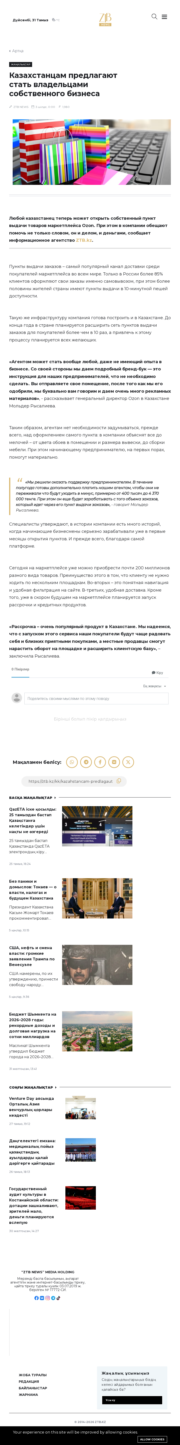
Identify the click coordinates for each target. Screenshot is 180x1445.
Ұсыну (110, 1400)
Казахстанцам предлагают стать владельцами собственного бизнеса (63, 84)
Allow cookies (152, 1439)
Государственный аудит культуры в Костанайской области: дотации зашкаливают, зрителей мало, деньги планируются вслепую (33, 1206)
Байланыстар (33, 1388)
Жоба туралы (33, 1375)
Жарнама (28, 1395)
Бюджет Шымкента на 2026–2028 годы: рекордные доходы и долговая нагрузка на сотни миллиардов (32, 1025)
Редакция (29, 1381)
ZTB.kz (84, 240)
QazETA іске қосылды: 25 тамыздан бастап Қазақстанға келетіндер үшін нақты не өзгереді (32, 820)
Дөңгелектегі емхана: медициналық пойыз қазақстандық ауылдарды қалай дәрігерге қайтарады (32, 1152)
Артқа (17, 51)
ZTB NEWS (20, 107)
